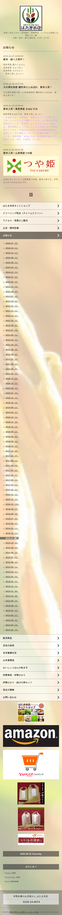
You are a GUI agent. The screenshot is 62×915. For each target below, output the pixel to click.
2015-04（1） (12, 572)
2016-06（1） (12, 524)
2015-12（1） (12, 533)
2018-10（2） (12, 427)
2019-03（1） (12, 412)
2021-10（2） (12, 345)
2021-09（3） (12, 350)
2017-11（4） (12, 451)
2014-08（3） (12, 606)
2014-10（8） (12, 596)
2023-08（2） (12, 292)
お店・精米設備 (11, 228)
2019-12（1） (12, 398)
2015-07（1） (12, 557)
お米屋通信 (8, 660)
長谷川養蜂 (8, 690)
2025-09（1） (12, 258)
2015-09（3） (12, 548)
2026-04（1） (12, 248)
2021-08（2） (12, 354)
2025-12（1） (12, 253)
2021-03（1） (12, 374)
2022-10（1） (12, 321)
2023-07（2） (12, 296)
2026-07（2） (12, 243)
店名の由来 (8, 645)
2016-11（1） (12, 499)
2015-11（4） (12, 538)
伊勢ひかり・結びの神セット (17, 682)
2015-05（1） (12, 567)
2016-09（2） (12, 509)
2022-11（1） (12, 316)
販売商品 (7, 638)
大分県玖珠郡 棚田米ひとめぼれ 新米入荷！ (27, 87)
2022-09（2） (12, 325)
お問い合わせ (10, 697)
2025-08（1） (12, 263)
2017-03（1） (12, 485)
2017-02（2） (12, 490)
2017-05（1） (12, 480)
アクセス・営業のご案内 (15, 220)
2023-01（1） (12, 306)
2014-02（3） (12, 630)
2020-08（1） (12, 388)
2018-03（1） (12, 446)
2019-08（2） (12, 408)
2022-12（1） (12, 311)
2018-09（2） (12, 432)
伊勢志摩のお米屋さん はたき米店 (24, 912)
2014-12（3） (12, 586)
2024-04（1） (12, 282)
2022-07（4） (12, 330)
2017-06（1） (12, 475)
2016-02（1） (12, 528)
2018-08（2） (12, 437)
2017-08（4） (12, 466)
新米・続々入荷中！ (14, 59)
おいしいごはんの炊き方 (15, 667)
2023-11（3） (12, 287)
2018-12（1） (12, 417)
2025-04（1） (12, 267)
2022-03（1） (12, 340)
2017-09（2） (12, 461)
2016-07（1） (12, 519)
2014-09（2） (12, 601)
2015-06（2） (12, 562)
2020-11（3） (12, 379)
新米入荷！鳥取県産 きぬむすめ (20, 109)
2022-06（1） (12, 335)
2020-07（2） (12, 393)
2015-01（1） (12, 582)
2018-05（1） (12, 441)
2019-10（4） (12, 403)
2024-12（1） (12, 272)
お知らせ (7, 235)
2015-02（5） (12, 577)
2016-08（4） (12, 514)
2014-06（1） (12, 615)
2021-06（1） (12, 364)
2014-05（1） (12, 620)
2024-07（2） (12, 277)
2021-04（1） (12, 369)
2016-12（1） (12, 495)
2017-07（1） (12, 470)
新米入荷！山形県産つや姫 (17, 153)
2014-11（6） (12, 591)
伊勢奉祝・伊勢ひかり (14, 675)
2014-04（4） (12, 625)
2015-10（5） (12, 543)
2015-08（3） (12, 553)
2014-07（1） (12, 611)
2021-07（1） (12, 359)
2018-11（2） (12, 422)
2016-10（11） (13, 504)
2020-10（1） (12, 383)
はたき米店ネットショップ (16, 206)
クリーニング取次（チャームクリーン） (23, 213)
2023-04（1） (12, 301)
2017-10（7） (12, 456)
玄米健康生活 (10, 653)
